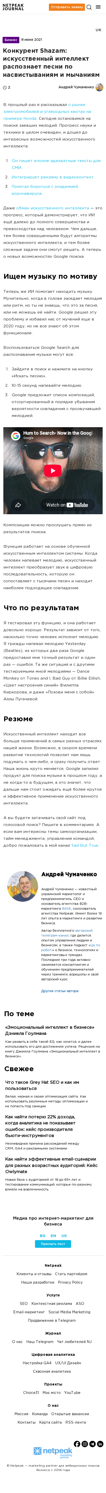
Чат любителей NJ (74, 1342)
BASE (66, 909)
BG (42, 1236)
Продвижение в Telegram (52, 1321)
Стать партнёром (71, 1274)
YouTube (72, 1393)
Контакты (26, 1423)
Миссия (21, 1414)
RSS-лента (75, 1423)
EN (53, 1236)
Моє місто (51, 1393)
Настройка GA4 (37, 1363)
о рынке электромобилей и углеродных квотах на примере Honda (47, 112)
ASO (80, 1304)
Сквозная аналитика (52, 1372)
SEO (24, 1304)
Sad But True (84, 846)
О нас (17, 1342)
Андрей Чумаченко (69, 875)
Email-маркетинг (29, 1312)
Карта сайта (50, 1423)
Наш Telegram (40, 1342)
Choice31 (31, 1393)
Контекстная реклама (51, 1304)
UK (98, 30)
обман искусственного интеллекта (52, 208)
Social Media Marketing (69, 1312)
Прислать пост (53, 1243)
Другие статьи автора (59, 991)
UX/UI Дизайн (68, 1363)
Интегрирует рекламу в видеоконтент (53, 177)
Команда (40, 1414)
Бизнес (11, 39)
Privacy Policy (70, 1283)
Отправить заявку (67, 7)
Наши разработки (37, 1283)
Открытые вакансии (70, 1414)
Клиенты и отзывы (33, 1274)
